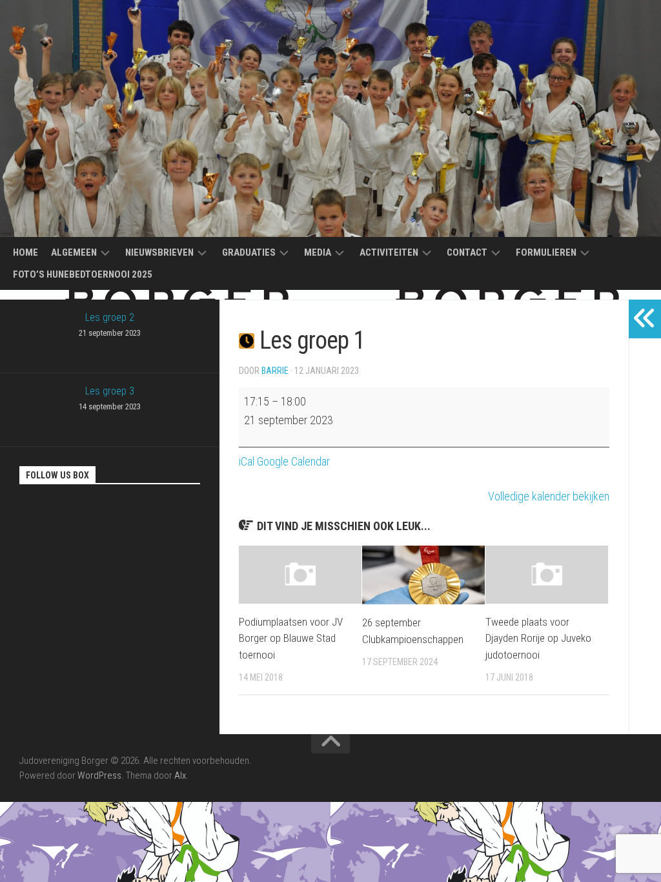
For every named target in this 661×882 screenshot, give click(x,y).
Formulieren (546, 252)
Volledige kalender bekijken (548, 496)
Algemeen (74, 252)
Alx (180, 775)
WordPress (99, 775)
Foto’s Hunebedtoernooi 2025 (82, 274)
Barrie (275, 370)
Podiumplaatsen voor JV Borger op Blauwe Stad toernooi (291, 638)
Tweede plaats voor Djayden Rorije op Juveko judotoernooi (538, 638)
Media (317, 252)
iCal (246, 461)
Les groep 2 (110, 324)
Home (25, 252)
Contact (467, 252)
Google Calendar (293, 461)
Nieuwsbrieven (159, 252)
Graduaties (249, 252)
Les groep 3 (110, 398)
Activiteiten (389, 252)
